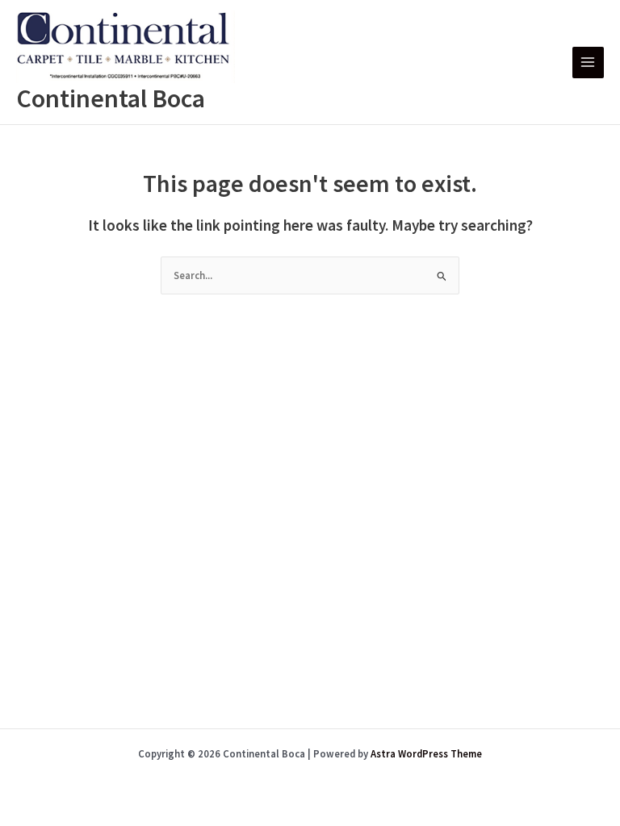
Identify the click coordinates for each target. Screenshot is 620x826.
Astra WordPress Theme (426, 753)
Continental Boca (110, 98)
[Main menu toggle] (588, 62)
